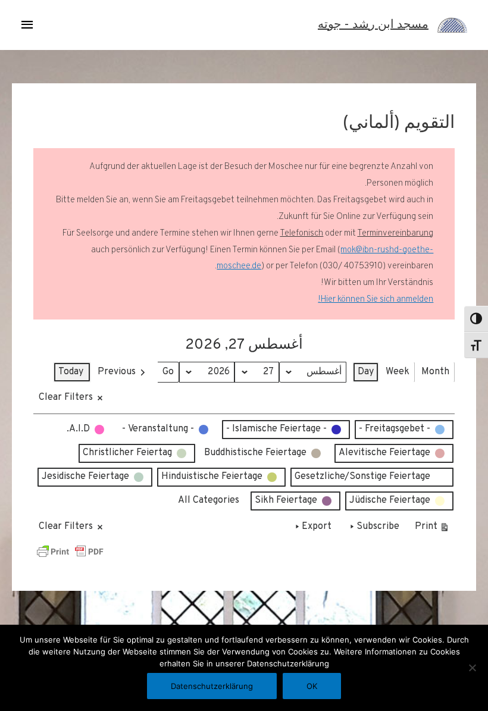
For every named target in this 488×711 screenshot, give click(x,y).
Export (316, 527)
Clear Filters (66, 397)
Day (366, 372)
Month (435, 372)
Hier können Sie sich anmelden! (375, 299)
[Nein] (473, 668)
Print (432, 529)
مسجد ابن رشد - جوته (373, 25)
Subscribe (377, 527)
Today (70, 372)
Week (397, 372)
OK (311, 686)
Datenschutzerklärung (212, 686)
